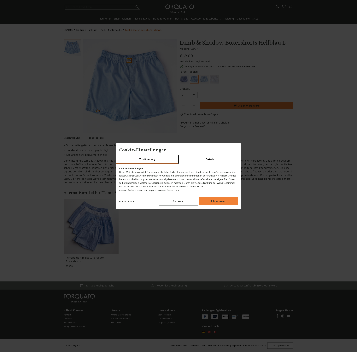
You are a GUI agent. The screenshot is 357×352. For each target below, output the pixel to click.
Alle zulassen (218, 201)
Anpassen (178, 201)
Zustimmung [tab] (147, 159)
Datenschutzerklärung (140, 190)
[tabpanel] (178, 179)
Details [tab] (209, 159)
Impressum (173, 190)
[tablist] (178, 159)
